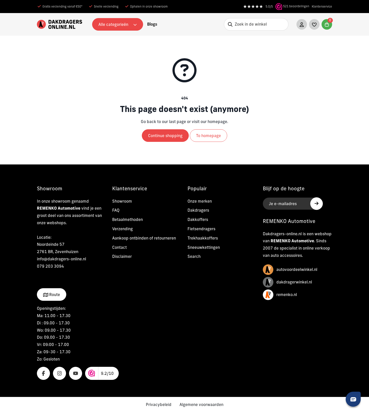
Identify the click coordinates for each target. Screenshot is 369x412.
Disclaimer (122, 256)
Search (194, 256)
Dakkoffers (198, 219)
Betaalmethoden (127, 219)
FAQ (115, 210)
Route (54, 294)
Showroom (122, 201)
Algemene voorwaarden (201, 404)
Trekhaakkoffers (203, 238)
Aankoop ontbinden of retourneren (144, 238)
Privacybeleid (158, 404)
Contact (119, 247)
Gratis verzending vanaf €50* (62, 6)
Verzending (122, 228)
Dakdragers (198, 210)
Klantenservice (322, 6)
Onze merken (200, 201)
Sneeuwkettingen (204, 247)
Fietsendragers (201, 228)
